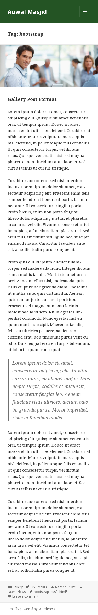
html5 (63, 591)
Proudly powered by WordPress (31, 609)
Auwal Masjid (27, 11)
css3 (54, 591)
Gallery (17, 587)
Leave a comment (25, 596)
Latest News (17, 591)
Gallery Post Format (32, 99)
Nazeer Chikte (65, 587)
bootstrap (41, 591)
